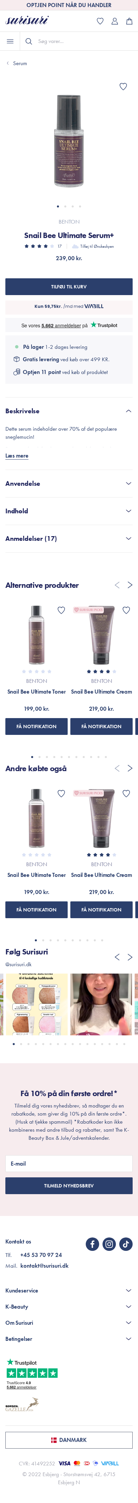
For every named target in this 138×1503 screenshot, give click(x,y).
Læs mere (16, 455)
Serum (20, 63)
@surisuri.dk (18, 964)
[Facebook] (92, 1244)
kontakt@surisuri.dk (44, 1265)
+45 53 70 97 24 (41, 1255)
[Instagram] (109, 1244)
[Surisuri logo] (32, 21)
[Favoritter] (123, 86)
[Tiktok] (126, 1244)
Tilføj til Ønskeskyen (97, 246)
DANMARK (73, 1440)
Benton (69, 221)
